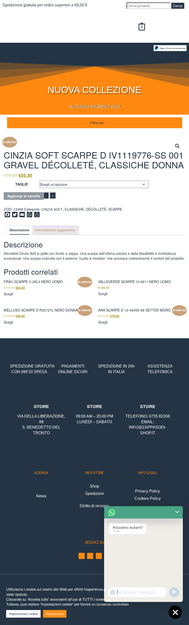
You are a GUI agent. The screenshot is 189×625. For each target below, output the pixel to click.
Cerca (177, 5)
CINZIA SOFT (52, 209)
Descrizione (19, 230)
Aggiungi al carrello (23, 195)
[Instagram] (90, 556)
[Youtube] (99, 556)
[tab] (19, 230)
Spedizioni (94, 493)
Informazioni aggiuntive (55, 230)
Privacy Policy (147, 491)
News (41, 496)
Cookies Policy (147, 498)
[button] (75, 50)
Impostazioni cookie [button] (23, 614)
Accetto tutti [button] (54, 614)
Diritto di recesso (94, 506)
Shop (94, 486)
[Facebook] (82, 556)
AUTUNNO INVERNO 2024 (94, 106)
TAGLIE (21, 184)
